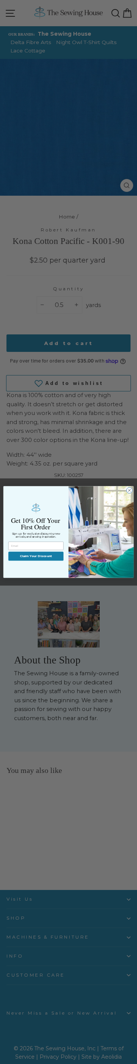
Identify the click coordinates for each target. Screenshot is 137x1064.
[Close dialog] (129, 490)
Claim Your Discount (36, 556)
